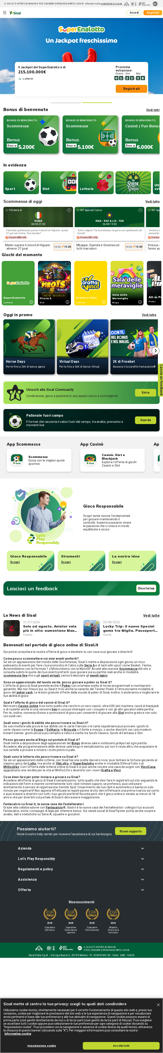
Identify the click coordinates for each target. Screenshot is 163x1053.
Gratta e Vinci (111, 770)
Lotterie (87, 189)
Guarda (145, 420)
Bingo (76, 743)
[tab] (97, 102)
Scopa (38, 729)
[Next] (155, 350)
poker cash (25, 692)
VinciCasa (148, 767)
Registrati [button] (153, 12)
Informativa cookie (17, 1033)
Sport (10, 189)
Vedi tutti (153, 110)
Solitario (52, 729)
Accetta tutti (121, 1045)
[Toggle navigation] (4, 12)
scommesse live (15, 675)
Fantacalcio (54, 807)
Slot (45, 189)
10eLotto (62, 763)
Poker (66, 685)
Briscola (70, 729)
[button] (81, 848)
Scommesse (128, 668)
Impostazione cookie (41, 1045)
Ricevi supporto (131, 831)
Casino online (28, 706)
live (54, 709)
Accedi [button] (134, 12)
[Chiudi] (158, 1004)
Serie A (89, 665)
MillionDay (11, 767)
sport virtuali (50, 675)
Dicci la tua (146, 588)
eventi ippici (99, 675)
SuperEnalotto (83, 763)
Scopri (15, 562)
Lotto (32, 763)
